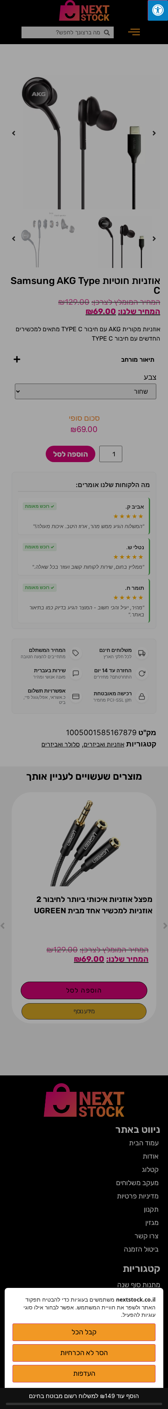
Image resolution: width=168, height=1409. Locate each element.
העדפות (84, 1373)
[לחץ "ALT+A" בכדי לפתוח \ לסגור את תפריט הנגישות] (158, 10)
